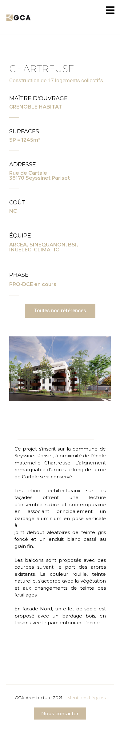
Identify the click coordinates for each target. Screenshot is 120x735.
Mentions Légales (86, 697)
